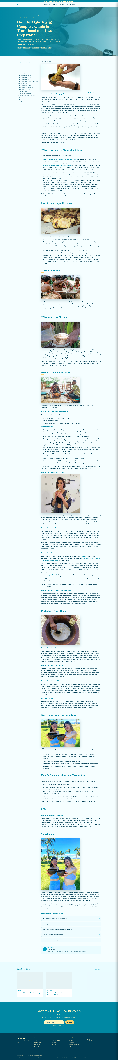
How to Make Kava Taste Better (26, 87)
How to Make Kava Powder (25, 77)
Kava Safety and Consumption (24, 93)
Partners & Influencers (74, 1044)
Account (71, 1049)
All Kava (36, 1040)
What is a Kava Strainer (23, 69)
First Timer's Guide (56, 1040)
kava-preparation (26, 47)
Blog (67, 4)
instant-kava (43, 47)
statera (62, 163)
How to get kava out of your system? (27, 99)
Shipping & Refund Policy (43, 1055)
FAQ (19, 97)
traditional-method (35, 47)
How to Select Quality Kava (24, 64)
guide (50, 47)
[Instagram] (87, 1040)
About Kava (54, 4)
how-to (19, 47)
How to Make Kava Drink (23, 71)
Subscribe (69, 1022)
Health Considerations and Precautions (26, 95)
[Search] (95, 4)
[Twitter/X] (91, 1040)
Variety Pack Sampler (39, 1049)
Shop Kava (46, 4)
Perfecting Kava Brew (23, 83)
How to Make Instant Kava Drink (26, 75)
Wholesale (72, 4)
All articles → (98, 969)
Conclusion (20, 101)
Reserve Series (37, 1046)
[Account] (98, 4)
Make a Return (72, 1046)
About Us (61, 4)
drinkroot (20, 5)
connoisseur (95, 161)
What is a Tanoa (21, 67)
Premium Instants (38, 1042)
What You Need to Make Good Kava (26, 62)
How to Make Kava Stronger (25, 85)
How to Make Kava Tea (24, 79)
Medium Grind (37, 1044)
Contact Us (71, 1040)
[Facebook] (89, 1040)
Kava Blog (54, 1042)
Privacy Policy (27, 1055)
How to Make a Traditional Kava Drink (27, 73)
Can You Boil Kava (23, 91)
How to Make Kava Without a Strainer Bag (28, 81)
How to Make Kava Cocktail (25, 89)
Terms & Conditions (34, 1055)
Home (18, 15)
